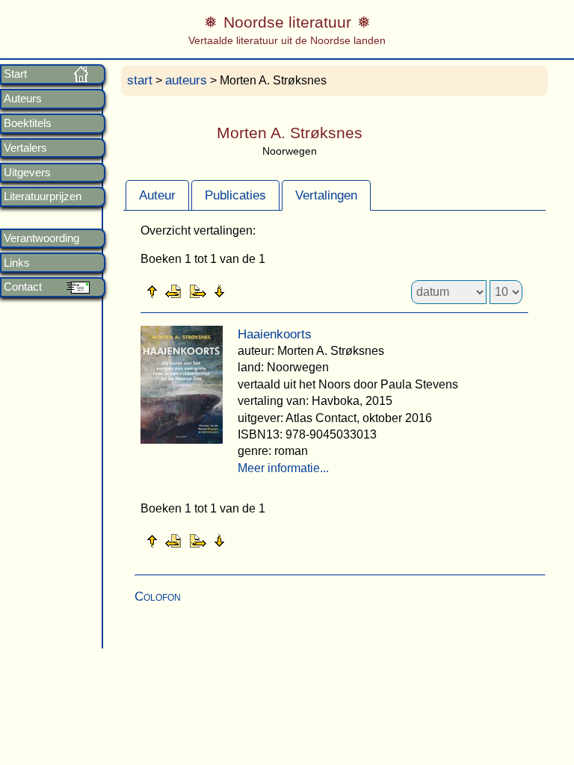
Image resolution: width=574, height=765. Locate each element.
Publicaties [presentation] (235, 195)
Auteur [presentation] (157, 195)
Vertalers (25, 148)
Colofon (158, 596)
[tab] (157, 195)
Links (17, 263)
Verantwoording (41, 238)
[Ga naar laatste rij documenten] (256, 290)
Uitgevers (27, 173)
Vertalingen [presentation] (326, 195)
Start (15, 74)
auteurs (186, 80)
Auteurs (23, 99)
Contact (23, 287)
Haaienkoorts (275, 334)
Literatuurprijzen (42, 196)
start (139, 80)
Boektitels (28, 123)
